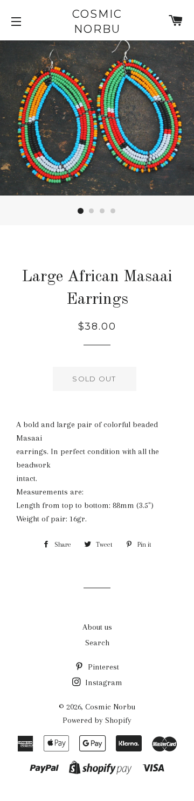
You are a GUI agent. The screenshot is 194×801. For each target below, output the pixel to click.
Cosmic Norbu (97, 22)
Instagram (102, 682)
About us (97, 627)
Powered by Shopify (97, 720)
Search (97, 642)
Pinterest (102, 667)
